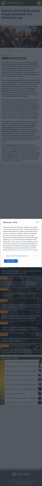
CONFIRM (11, 261)
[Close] (38, 222)
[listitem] (21, 256)
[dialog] (21, 243)
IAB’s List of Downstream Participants (23, 250)
